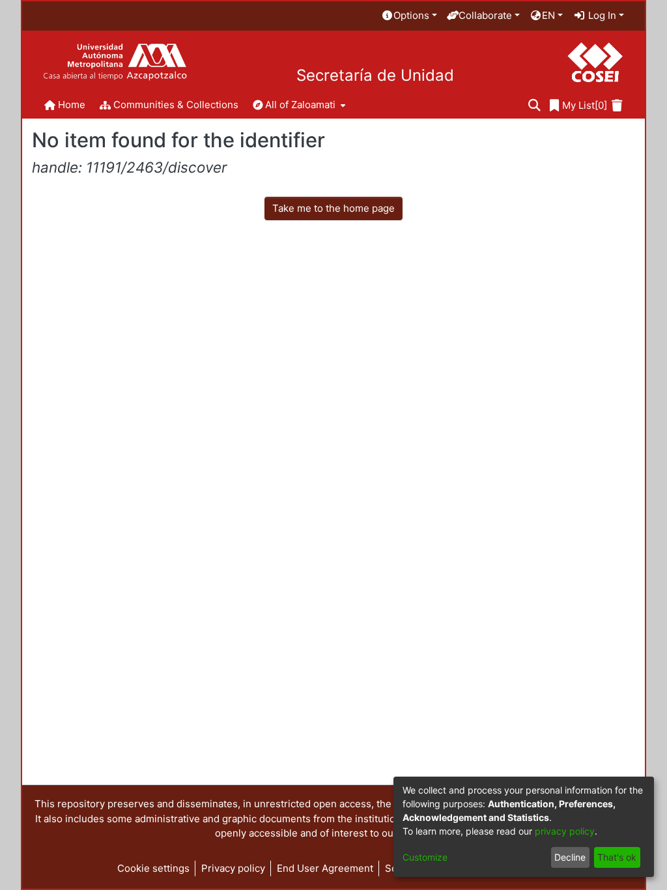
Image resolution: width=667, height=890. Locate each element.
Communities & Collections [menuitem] (175, 104)
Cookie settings (153, 868)
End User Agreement (325, 868)
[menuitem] (409, 15)
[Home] (115, 62)
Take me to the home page (333, 208)
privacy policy (565, 831)
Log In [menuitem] (601, 15)
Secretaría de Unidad (375, 75)
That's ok (616, 857)
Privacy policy (233, 868)
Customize (425, 857)
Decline (570, 857)
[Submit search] (534, 105)
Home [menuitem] (71, 104)
